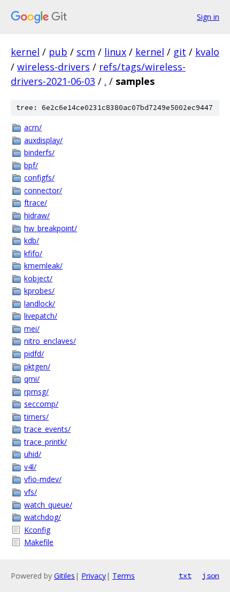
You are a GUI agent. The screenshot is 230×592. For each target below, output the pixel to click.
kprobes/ (39, 291)
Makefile (38, 542)
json (210, 575)
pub (58, 51)
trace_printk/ (45, 442)
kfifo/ (33, 253)
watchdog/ (42, 517)
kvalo (207, 51)
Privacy (93, 576)
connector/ (43, 190)
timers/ (36, 417)
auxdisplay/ (43, 140)
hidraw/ (37, 215)
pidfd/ (34, 354)
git (179, 51)
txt (185, 575)
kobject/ (38, 278)
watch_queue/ (48, 505)
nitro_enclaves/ (50, 341)
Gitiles (64, 576)
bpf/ (31, 165)
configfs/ (39, 177)
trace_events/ (47, 429)
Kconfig (37, 530)
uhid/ (32, 454)
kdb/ (31, 240)
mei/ (32, 328)
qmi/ (32, 379)
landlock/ (39, 303)
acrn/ (33, 127)
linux (115, 51)
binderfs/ (39, 152)
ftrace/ (35, 203)
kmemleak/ (43, 266)
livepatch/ (40, 316)
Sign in (208, 17)
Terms (123, 576)
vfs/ (30, 492)
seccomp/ (41, 404)
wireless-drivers (53, 66)
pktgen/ (37, 366)
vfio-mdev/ (43, 479)
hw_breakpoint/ (50, 228)
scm (85, 51)
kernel (25, 51)
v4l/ (30, 467)
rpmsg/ (36, 391)
